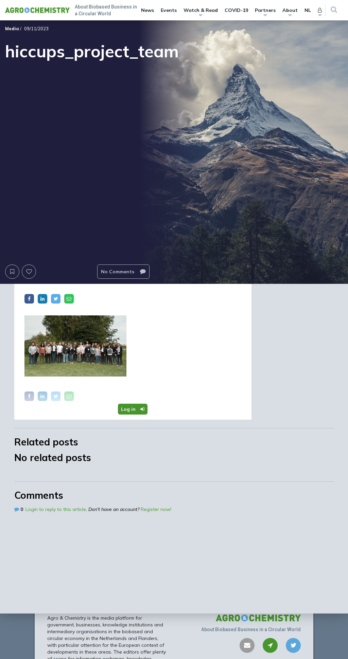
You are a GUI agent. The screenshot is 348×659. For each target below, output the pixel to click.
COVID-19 (236, 10)
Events (169, 10)
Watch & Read (201, 10)
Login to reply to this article (55, 509)
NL (307, 10)
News (147, 10)
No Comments (118, 272)
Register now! (156, 509)
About (290, 10)
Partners (265, 10)
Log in (129, 409)
